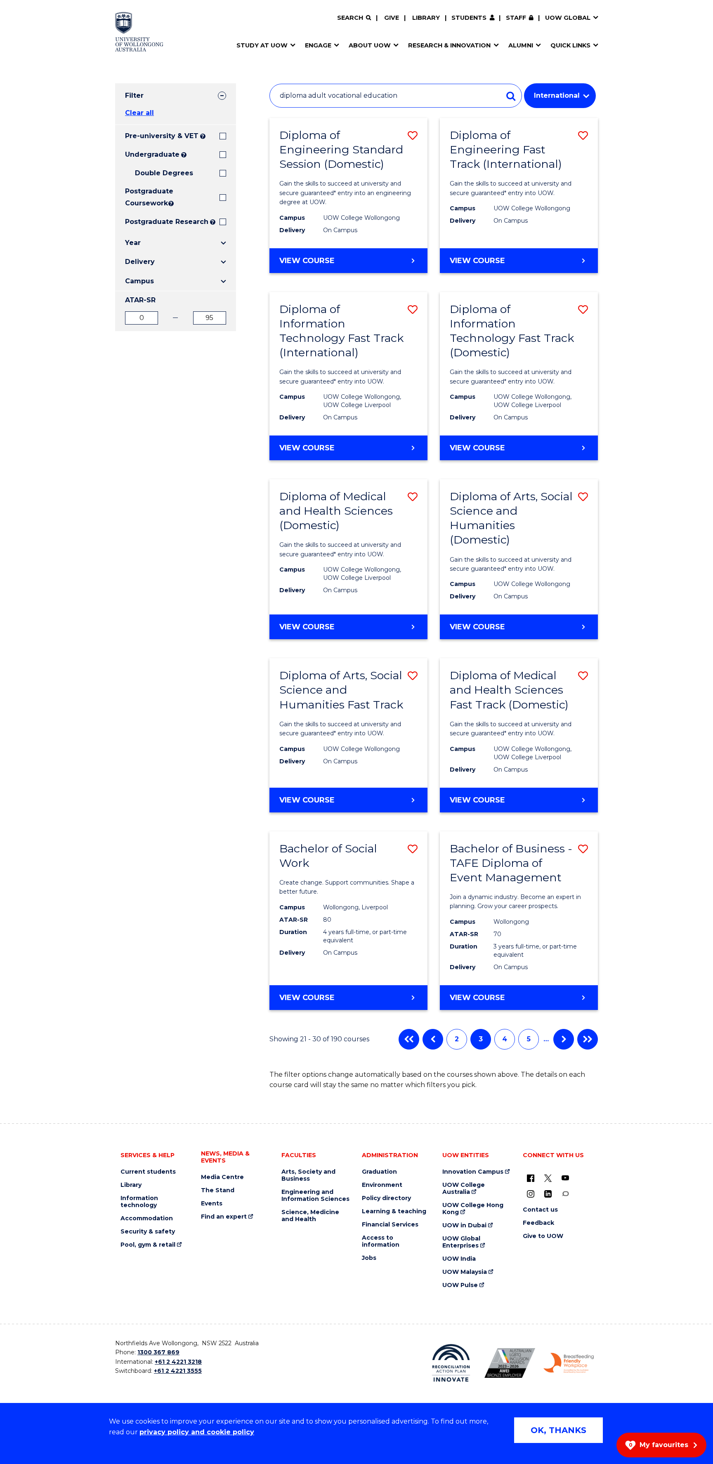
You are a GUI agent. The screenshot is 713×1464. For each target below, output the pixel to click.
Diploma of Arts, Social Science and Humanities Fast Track (341, 689)
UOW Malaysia (464, 1272)
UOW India (459, 1258)
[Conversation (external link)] (565, 1193)
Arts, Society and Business (308, 1175)
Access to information (380, 1241)
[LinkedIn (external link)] (548, 1193)
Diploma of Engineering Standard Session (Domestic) (341, 149)
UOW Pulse (460, 1285)
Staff (516, 17)
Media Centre (222, 1177)
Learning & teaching (394, 1211)
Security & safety (147, 1231)
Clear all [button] (139, 113)
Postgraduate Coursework (146, 197)
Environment (382, 1185)
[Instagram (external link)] (530, 1193)
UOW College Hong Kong (472, 1209)
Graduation (379, 1171)
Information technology (139, 1202)
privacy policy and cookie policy (196, 1432)
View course (333, 264)
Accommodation (146, 1218)
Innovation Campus (472, 1171)
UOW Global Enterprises (461, 1242)
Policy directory (386, 1198)
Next (563, 1039)
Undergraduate (152, 154)
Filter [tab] (134, 95)
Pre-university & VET (161, 136)
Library (426, 17)
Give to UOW (543, 1236)
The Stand (217, 1190)
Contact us (540, 1209)
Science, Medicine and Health (310, 1216)
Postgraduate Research (166, 222)
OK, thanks (558, 1430)
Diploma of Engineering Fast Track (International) (506, 149)
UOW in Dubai (464, 1225)
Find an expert (224, 1216)
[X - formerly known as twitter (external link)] (548, 1177)
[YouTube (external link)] (565, 1177)
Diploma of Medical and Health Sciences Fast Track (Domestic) (509, 689)
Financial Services (390, 1224)
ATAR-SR (140, 300)
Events (211, 1203)
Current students (148, 1171)
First (409, 1039)
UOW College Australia (463, 1189)
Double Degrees (164, 173)
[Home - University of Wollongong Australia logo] (139, 32)
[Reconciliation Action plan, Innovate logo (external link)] (451, 1363)
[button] (413, 135)
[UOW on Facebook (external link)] (530, 1177)
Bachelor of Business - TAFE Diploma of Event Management (511, 863)
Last (587, 1039)
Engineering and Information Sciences (315, 1196)
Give (391, 17)
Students (468, 17)
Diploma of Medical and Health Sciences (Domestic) (336, 511)
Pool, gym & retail (147, 1244)
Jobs (369, 1258)
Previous (433, 1039)
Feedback (538, 1222)
